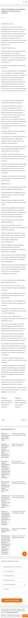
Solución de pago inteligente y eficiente (19, 529)
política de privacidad (12, 612)
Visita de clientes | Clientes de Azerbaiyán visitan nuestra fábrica (19, 434)
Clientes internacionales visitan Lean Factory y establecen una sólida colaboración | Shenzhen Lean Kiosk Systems (18, 445)
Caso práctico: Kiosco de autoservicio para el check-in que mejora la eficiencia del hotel (19, 482)
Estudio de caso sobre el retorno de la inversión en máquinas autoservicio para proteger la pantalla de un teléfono (19, 496)
